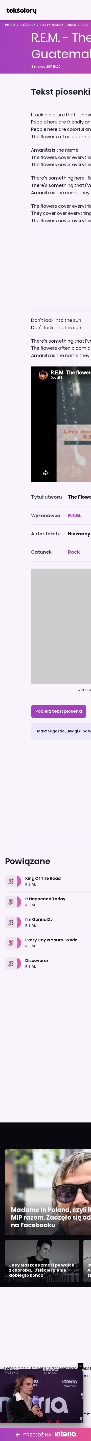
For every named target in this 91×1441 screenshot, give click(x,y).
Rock (72, 25)
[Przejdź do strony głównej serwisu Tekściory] (21, 10)
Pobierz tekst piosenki (58, 711)
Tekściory (27, 25)
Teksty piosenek (51, 25)
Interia (10, 25)
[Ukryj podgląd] (80, 1366)
